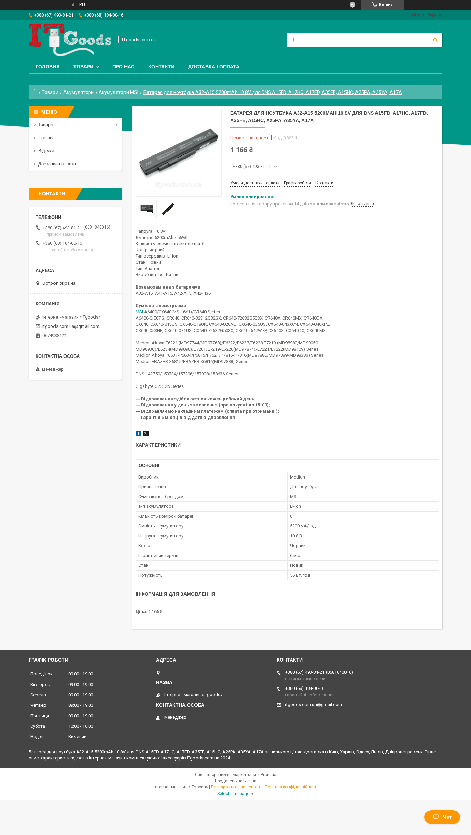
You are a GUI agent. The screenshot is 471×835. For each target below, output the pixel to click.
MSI (139, 311)
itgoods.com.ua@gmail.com (70, 326)
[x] (146, 434)
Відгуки (46, 150)
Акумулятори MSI (118, 92)
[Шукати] (435, 40)
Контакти (161, 66)
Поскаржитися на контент (236, 787)
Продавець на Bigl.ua (236, 780)
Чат (447, 817)
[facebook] (138, 434)
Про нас (123, 66)
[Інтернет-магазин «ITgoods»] (70, 40)
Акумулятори (78, 92)
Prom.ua (269, 774)
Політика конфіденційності (291, 787)
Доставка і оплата (213, 66)
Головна (48, 66)
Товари (83, 66)
